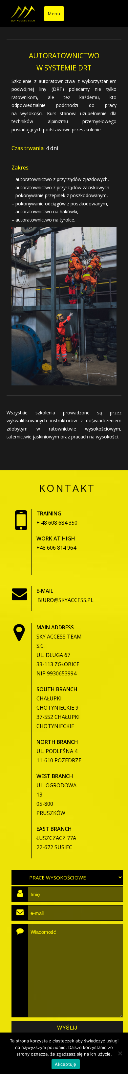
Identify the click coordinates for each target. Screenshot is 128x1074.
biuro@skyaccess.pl (65, 600)
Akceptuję (65, 1064)
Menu (54, 13)
